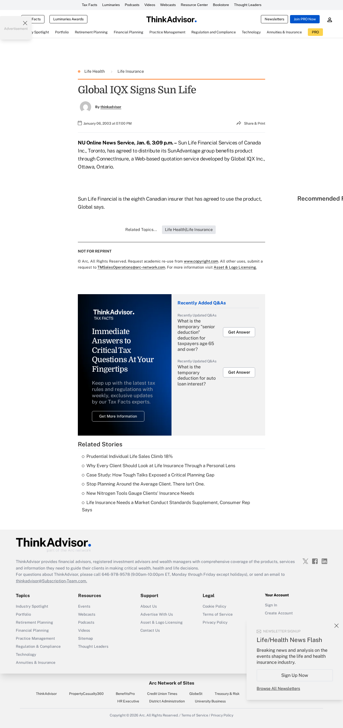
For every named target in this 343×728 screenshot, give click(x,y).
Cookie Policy (214, 606)
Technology (26, 654)
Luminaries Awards (68, 19)
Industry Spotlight (32, 606)
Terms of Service (218, 614)
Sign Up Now (294, 675)
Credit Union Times (162, 694)
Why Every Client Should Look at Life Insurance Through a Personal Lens (160, 465)
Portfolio (23, 614)
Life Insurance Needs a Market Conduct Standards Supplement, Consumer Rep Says (166, 506)
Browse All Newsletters (278, 688)
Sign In (271, 605)
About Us (148, 606)
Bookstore (221, 5)
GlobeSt (195, 694)
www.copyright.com (201, 261)
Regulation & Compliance (38, 646)
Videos (149, 5)
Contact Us (150, 630)
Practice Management (35, 638)
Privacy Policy (215, 622)
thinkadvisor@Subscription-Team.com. (51, 581)
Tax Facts (89, 5)
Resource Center (194, 5)
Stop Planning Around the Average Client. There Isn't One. (145, 484)
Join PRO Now (305, 19)
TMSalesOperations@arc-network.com (131, 267)
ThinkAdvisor (46, 694)
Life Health (95, 71)
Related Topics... (141, 229)
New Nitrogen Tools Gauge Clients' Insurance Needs (140, 493)
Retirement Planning (34, 622)
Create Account (279, 613)
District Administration (167, 701)
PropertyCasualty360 (86, 694)
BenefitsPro (125, 694)
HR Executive (128, 701)
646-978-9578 (116, 574)
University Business (210, 701)
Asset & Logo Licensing (161, 622)
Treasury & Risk (227, 694)
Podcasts (132, 5)
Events (84, 606)
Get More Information (118, 416)
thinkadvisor (110, 107)
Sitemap (85, 638)
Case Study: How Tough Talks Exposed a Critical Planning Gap (150, 474)
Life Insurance (131, 71)
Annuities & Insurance (35, 662)
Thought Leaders (247, 5)
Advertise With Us (156, 614)
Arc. (142, 715)
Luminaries (111, 5)
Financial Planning (32, 630)
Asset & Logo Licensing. (235, 267)
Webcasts (168, 5)
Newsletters (274, 19)
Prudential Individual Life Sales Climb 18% (129, 456)
